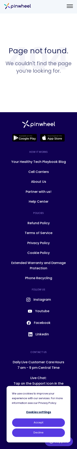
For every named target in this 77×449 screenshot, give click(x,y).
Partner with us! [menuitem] (38, 191)
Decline (38, 432)
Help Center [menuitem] (38, 201)
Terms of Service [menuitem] (38, 233)
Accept (38, 422)
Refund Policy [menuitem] (39, 223)
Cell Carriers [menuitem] (38, 171)
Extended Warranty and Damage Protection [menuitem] (38, 265)
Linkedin (42, 334)
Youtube (42, 311)
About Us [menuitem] (38, 181)
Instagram (42, 299)
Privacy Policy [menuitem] (38, 243)
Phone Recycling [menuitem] (38, 278)
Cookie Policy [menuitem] (38, 252)
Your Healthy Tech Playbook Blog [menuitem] (38, 161)
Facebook (42, 322)
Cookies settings (38, 412)
